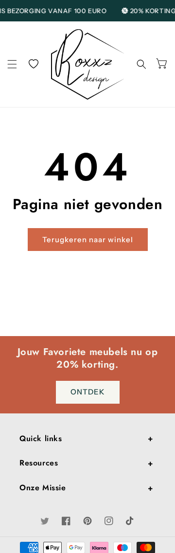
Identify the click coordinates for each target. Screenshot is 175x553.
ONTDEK (87, 391)
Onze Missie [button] (42, 487)
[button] (12, 64)
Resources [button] (38, 462)
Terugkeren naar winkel (87, 239)
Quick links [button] (40, 438)
